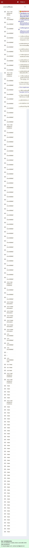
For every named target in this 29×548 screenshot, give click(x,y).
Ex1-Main (9, 370)
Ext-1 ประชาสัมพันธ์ (10, 18)
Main (8, 386)
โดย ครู (21, 61)
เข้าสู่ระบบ (22, 2)
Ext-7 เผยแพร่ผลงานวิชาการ (9, 13)
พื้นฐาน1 (22, 51)
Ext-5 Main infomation (10, 303)
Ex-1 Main (9, 364)
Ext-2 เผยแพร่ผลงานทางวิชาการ (9, 74)
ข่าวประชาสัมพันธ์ (10, 335)
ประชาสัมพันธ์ (10, 24)
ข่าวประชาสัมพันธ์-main (10, 360)
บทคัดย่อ (22, 18)
